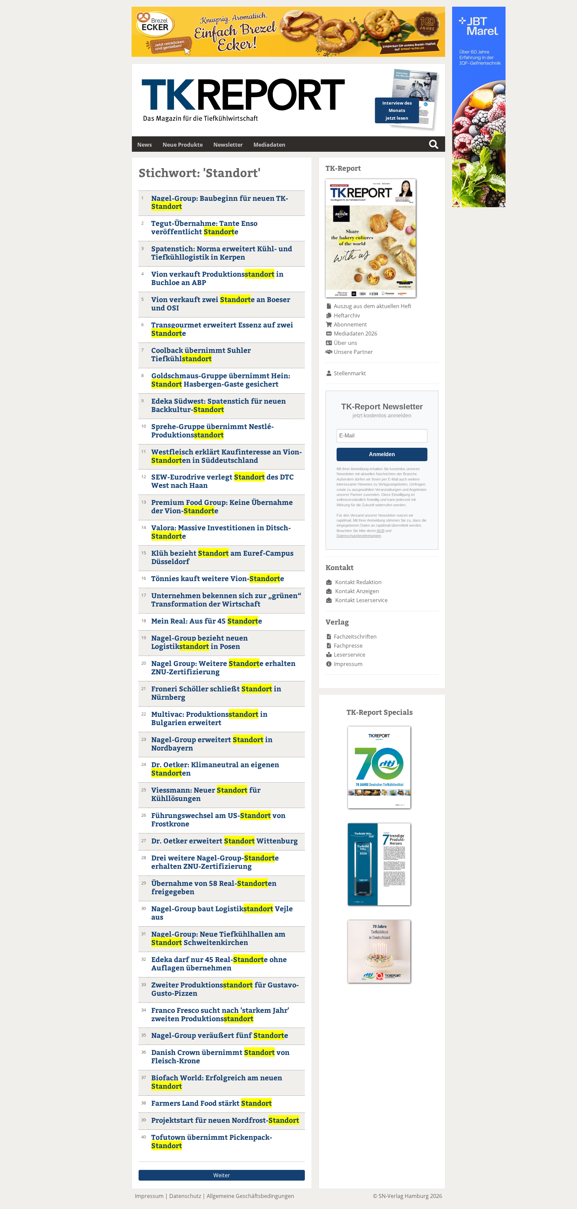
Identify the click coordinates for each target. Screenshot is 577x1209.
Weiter (221, 1175)
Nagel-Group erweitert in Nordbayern (211, 743)
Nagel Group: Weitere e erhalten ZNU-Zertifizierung (223, 667)
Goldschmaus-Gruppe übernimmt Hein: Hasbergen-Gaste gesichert (220, 380)
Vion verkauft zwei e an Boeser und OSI (220, 303)
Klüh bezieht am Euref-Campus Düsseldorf (222, 557)
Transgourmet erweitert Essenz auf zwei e (222, 329)
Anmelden (382, 454)
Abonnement (350, 324)
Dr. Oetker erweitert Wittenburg (224, 840)
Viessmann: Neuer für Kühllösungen (205, 794)
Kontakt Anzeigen (357, 591)
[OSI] (479, 205)
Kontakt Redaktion (358, 582)
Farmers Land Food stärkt (211, 1103)
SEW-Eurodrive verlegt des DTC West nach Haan (222, 481)
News (144, 144)
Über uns (345, 343)
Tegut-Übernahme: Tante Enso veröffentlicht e (204, 227)
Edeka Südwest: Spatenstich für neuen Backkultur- (218, 405)
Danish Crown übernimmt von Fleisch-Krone (220, 1056)
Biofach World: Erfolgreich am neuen (216, 1082)
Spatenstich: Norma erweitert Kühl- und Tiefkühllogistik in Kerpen (221, 253)
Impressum (348, 664)
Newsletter (228, 144)
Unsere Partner (353, 352)
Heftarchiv (347, 315)
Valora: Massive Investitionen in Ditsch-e (221, 532)
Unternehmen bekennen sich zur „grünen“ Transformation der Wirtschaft (226, 599)
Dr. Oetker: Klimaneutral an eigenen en (215, 769)
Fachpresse (348, 645)
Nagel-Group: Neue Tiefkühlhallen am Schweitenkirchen (218, 938)
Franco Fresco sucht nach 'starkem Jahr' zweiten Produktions (220, 1014)
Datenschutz (185, 1196)
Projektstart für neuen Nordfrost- (225, 1120)
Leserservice (349, 654)
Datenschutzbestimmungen (359, 536)
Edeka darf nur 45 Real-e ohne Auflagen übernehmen (219, 963)
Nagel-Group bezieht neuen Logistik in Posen (199, 642)
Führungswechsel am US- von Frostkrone (218, 819)
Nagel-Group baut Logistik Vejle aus (222, 913)
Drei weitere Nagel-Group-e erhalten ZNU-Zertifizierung (215, 862)
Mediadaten (269, 144)
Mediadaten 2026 (355, 333)
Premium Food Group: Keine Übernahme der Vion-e (222, 506)
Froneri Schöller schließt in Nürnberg (216, 693)
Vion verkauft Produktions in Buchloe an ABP (217, 278)
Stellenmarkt (350, 373)
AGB (380, 531)
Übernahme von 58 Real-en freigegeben (213, 887)
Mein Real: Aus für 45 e (206, 621)
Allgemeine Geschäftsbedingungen (250, 1196)
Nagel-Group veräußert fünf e (219, 1035)
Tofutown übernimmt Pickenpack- (211, 1141)
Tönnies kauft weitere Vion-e (217, 578)
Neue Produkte (183, 144)
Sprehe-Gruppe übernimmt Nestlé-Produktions (212, 430)
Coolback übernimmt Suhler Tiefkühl (201, 354)
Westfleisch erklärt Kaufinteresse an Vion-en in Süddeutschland (226, 456)
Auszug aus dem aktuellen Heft (372, 306)
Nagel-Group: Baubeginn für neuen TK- (219, 202)
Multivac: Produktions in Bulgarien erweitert (209, 718)
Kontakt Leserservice (361, 600)
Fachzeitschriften (355, 636)
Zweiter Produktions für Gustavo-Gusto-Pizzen (225, 989)
